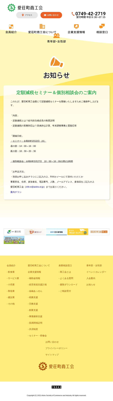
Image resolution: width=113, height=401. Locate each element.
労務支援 (33, 304)
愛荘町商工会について (42, 28)
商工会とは (65, 272)
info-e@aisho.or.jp (35, 187)
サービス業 (13, 278)
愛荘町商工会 (25, 7)
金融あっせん (35, 291)
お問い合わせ (51, 15)
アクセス (27, 15)
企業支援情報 (76, 28)
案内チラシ (15, 192)
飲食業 (11, 272)
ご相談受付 (65, 291)
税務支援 (33, 297)
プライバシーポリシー (56, 348)
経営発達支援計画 (38, 284)
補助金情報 (34, 278)
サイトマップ (52, 355)
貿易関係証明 (35, 323)
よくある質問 (66, 278)
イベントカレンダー (96, 272)
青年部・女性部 (56, 38)
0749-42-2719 (89, 15)
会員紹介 (11, 29)
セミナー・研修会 (38, 335)
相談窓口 (101, 28)
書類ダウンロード (69, 284)
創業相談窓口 (65, 265)
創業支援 (33, 310)
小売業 (11, 284)
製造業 (11, 291)
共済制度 (33, 329)
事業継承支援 (35, 316)
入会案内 (90, 278)
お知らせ (90, 284)
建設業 (11, 297)
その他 (11, 304)
